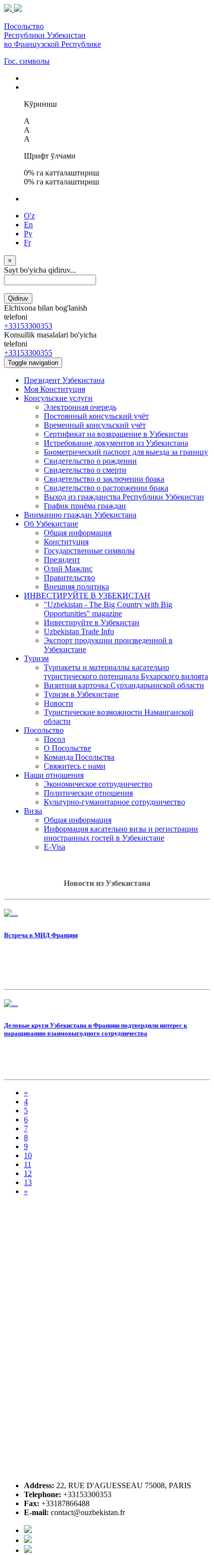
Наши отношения (54, 775)
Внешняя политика (76, 586)
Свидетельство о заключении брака (104, 479)
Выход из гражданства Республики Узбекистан (124, 497)
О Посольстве (67, 748)
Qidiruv (18, 298)
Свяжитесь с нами (75, 766)
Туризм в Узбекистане (81, 694)
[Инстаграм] (28, 1550)
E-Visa (54, 847)
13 (28, 1182)
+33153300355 (28, 352)
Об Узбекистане (51, 523)
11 (27, 1164)
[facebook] (28, 1530)
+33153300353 (28, 326)
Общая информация (77, 532)
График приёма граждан (85, 506)
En (28, 224)
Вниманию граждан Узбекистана (80, 515)
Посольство (44, 730)
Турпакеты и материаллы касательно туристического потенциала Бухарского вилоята (126, 672)
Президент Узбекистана (64, 380)
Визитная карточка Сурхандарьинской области (124, 685)
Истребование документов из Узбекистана (116, 443)
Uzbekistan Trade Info (79, 631)
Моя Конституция (54, 389)
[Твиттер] (28, 1540)
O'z (29, 215)
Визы (33, 811)
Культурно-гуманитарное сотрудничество (114, 802)
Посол (54, 739)
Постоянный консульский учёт (96, 416)
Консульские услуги (58, 398)
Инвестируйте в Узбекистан (91, 622)
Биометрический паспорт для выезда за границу (126, 452)
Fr (27, 242)
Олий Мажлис (68, 568)
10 (28, 1155)
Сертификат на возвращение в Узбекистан (116, 434)
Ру (28, 233)
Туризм (36, 658)
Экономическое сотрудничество (98, 784)
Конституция (66, 541)
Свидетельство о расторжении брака (106, 488)
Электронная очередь (80, 407)
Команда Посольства (79, 757)
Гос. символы (27, 61)
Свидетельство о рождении (90, 461)
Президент (62, 559)
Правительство (69, 577)
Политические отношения (88, 793)
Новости (58, 703)
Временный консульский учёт (95, 425)
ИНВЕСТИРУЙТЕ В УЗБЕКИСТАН (87, 595)
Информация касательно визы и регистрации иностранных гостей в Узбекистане (121, 833)
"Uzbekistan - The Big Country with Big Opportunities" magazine (108, 609)
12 (28, 1173)
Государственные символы (89, 550)
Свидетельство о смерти (85, 470)
